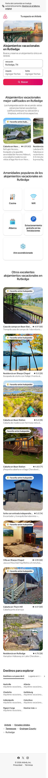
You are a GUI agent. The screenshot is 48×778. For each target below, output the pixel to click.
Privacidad (17, 765)
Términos (29, 765)
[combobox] (23, 64)
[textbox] (13, 73)
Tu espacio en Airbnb (31, 16)
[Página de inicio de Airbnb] (5, 16)
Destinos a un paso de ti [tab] (13, 676)
